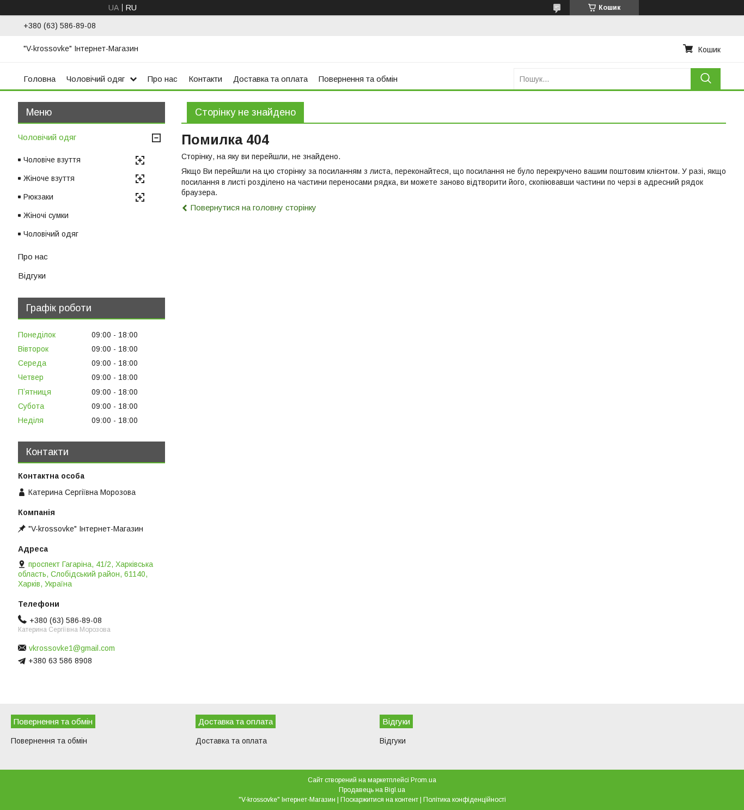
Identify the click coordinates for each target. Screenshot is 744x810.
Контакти (205, 78)
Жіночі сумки (46, 215)
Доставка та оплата (270, 78)
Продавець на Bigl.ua (372, 790)
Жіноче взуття (49, 178)
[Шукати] (706, 78)
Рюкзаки (38, 196)
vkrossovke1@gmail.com (72, 648)
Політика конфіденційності (464, 799)
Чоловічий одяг (95, 78)
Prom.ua (423, 780)
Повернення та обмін (358, 78)
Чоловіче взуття (52, 159)
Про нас (163, 78)
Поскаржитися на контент (379, 799)
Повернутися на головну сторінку (253, 207)
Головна (39, 78)
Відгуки (32, 275)
